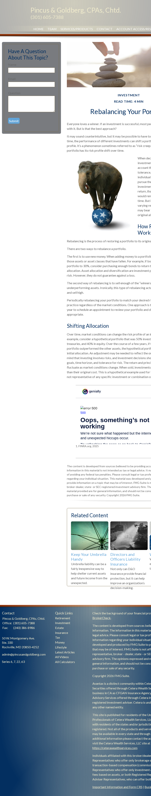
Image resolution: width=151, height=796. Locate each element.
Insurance (61, 632)
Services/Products (77, 29)
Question (14, 93)
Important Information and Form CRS (117, 787)
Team (52, 29)
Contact (104, 29)
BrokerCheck (101, 618)
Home (38, 29)
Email (12, 79)
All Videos (62, 657)
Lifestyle (61, 647)
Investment (62, 623)
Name (12, 64)
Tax (57, 637)
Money (60, 642)
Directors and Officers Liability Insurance (125, 559)
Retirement (62, 618)
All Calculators (65, 662)
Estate (59, 628)
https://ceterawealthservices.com (114, 748)
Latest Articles (65, 652)
